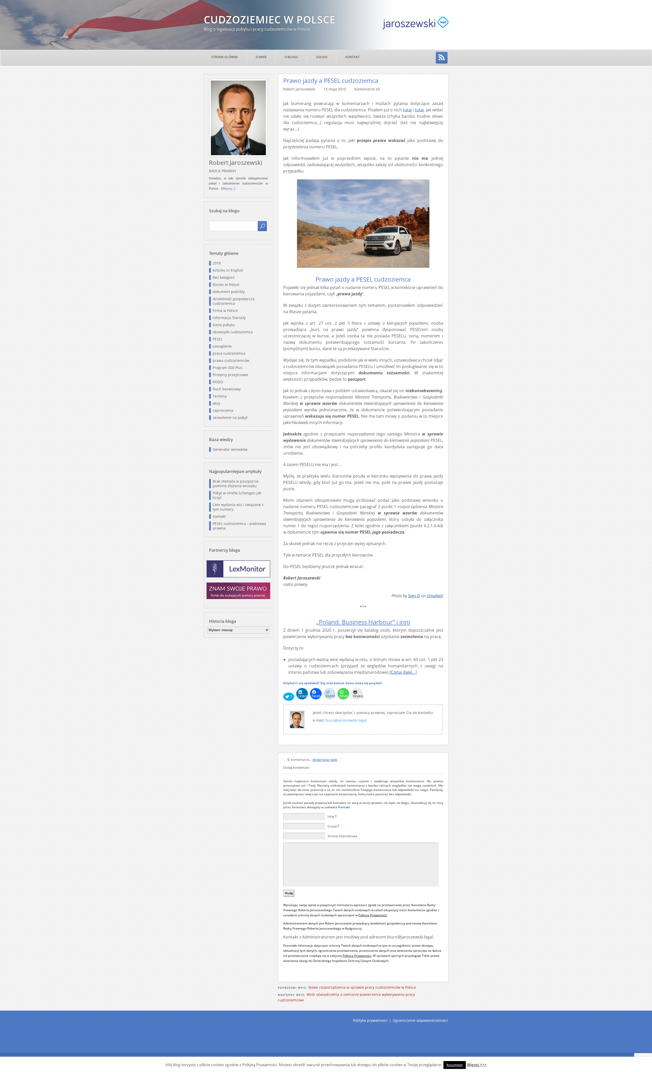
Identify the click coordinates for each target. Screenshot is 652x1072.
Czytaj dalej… (403, 672)
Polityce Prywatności (372, 915)
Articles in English (228, 270)
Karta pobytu (224, 324)
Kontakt (352, 57)
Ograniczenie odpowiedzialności (420, 1020)
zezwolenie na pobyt (230, 417)
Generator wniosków (230, 449)
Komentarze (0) (367, 89)
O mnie (261, 57)
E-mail (333, 826)
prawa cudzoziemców (231, 360)
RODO (218, 381)
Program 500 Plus (227, 367)
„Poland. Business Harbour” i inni (363, 622)
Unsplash (435, 596)
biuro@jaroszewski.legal (346, 720)
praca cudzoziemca (229, 353)
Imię (332, 816)
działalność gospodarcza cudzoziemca (233, 301)
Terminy (220, 396)
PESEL (218, 339)
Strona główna (224, 57)
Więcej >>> (477, 1064)
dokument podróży (229, 291)
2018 (217, 263)
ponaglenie (222, 346)
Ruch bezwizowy (227, 389)
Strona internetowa (342, 836)
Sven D (414, 596)
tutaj (407, 110)
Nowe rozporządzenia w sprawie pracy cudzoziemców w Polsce (362, 987)
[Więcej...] (228, 188)
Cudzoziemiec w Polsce (269, 19)
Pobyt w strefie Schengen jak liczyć (237, 495)
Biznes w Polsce (226, 284)
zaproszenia (223, 410)
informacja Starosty (229, 317)
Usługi (322, 57)
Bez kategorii (224, 277)
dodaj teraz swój (325, 759)
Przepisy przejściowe (230, 374)
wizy (216, 403)
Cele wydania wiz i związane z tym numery (238, 507)
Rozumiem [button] (454, 1065)
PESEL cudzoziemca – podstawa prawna (239, 526)
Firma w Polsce (225, 310)
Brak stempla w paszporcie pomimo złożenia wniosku (236, 483)
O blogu (291, 57)
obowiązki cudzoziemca (233, 331)
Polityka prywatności (370, 1020)
